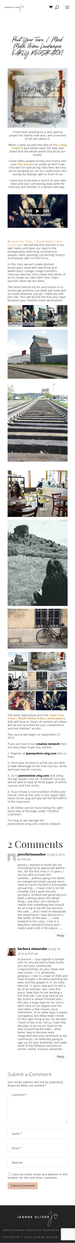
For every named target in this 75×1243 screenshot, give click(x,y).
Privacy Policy (34, 1230)
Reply (60, 935)
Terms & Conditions (13, 1230)
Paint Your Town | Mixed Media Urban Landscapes (35, 243)
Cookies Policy (50, 1230)
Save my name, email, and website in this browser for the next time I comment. (38, 1176)
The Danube (26, 164)
